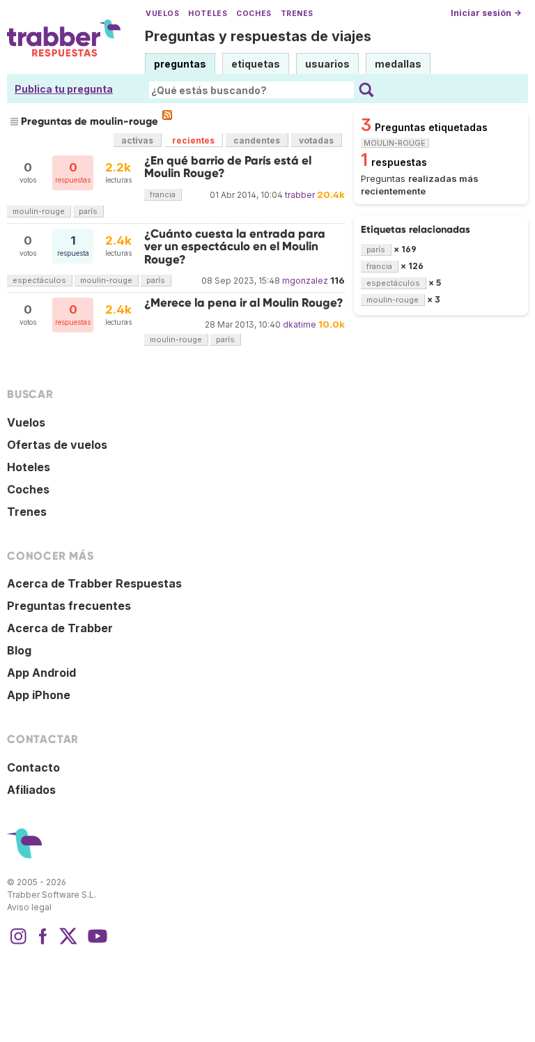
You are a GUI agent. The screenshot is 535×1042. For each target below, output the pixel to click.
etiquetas (255, 64)
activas (137, 140)
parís (88, 211)
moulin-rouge (39, 211)
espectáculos (39, 280)
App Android (41, 673)
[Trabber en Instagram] (18, 943)
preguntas (180, 64)
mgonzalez (305, 280)
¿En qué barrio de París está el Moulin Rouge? (227, 167)
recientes (193, 140)
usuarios (327, 64)
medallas (398, 64)
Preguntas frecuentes (69, 606)
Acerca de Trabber (60, 628)
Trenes (297, 13)
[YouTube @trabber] (95, 943)
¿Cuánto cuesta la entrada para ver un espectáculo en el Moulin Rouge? (234, 247)
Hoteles (207, 13)
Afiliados (31, 790)
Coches (253, 13)
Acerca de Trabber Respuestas (94, 583)
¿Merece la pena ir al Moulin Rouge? (243, 303)
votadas (316, 140)
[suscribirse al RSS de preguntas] (167, 115)
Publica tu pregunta (64, 89)
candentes (256, 140)
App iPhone (38, 695)
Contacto (33, 767)
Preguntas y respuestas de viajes (258, 36)
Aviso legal (29, 907)
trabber (300, 195)
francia (163, 194)
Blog (19, 650)
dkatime (299, 324)
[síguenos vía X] (68, 943)
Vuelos (162, 13)
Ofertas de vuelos (57, 445)
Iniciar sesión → (486, 13)
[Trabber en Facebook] (43, 943)
